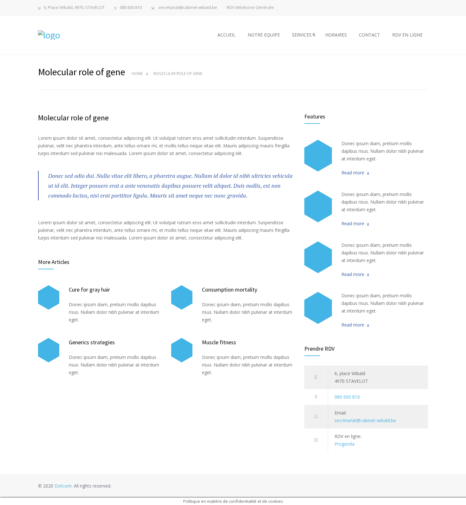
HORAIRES (336, 35)
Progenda (344, 444)
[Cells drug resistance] (318, 206)
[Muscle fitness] (181, 350)
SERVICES (302, 35)
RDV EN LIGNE (407, 35)
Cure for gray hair (89, 289)
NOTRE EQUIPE (264, 35)
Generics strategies (92, 342)
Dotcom (63, 486)
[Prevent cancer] (318, 308)
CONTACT (369, 35)
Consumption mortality (229, 289)
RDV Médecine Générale (250, 7)
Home (137, 73)
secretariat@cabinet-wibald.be (187, 7)
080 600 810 (131, 7)
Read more (352, 173)
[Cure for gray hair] (48, 297)
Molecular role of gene (73, 118)
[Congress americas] (318, 257)
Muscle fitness (219, 342)
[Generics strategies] (48, 350)
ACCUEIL (226, 35)
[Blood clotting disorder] (318, 156)
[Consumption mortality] (181, 297)
